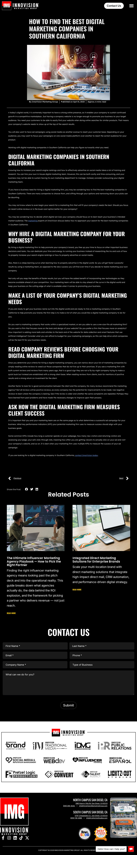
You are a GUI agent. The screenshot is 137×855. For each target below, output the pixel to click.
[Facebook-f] (3, 838)
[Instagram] (9, 838)
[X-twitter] (27, 838)
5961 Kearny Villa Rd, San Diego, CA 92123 (91, 803)
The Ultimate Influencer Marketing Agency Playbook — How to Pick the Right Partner (34, 561)
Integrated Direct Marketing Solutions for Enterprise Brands (96, 560)
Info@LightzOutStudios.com (96, 818)
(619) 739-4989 (76, 818)
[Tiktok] (21, 838)
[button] (131, 5)
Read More (11, 613)
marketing (33, 221)
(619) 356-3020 (69, 806)
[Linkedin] (15, 838)
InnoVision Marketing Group (67, 850)
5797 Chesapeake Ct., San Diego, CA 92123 (91, 816)
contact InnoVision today (86, 455)
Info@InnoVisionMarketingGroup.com (93, 806)
